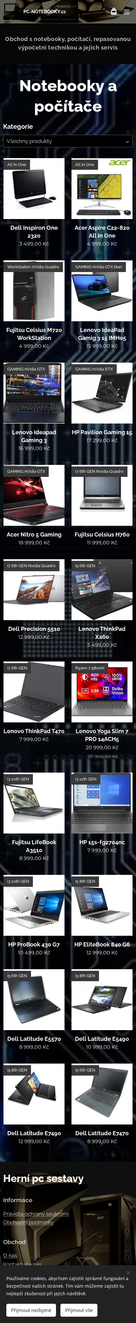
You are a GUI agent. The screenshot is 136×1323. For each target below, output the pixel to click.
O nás (10, 1255)
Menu (126, 11)
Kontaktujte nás (22, 1264)
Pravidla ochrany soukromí (36, 1214)
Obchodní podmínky (28, 1222)
